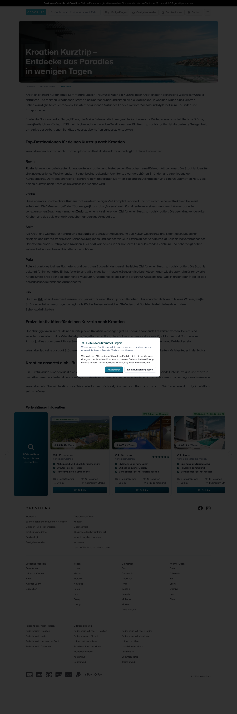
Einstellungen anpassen (140, 369)
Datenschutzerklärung (141, 359)
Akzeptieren (114, 369)
